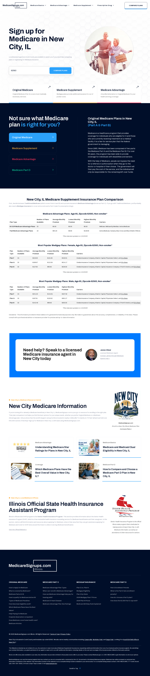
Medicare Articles (15, 623)
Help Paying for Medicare (18, 614)
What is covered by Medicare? (19, 591)
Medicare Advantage (58, 5)
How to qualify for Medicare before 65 (22, 597)
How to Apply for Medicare (18, 587)
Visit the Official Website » (18, 529)
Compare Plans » (126, 429)
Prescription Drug (104, 5)
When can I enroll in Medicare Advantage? (58, 591)
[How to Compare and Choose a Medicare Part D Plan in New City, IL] (89, 471)
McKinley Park (98, 639)
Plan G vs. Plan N (83, 587)
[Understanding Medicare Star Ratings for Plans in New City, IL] (21, 447)
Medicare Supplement (82, 5)
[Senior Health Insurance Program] (125, 506)
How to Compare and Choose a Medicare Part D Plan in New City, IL (120, 473)
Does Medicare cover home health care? (23, 620)
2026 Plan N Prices (83, 600)
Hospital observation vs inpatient (21, 617)
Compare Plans (136, 5)
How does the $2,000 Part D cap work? (124, 600)
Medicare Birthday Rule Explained (89, 604)
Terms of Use (55, 634)
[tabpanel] (109, 145)
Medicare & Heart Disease (52, 600)
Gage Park (109, 639)
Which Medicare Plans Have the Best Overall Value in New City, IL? (53, 473)
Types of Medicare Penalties (19, 600)
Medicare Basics (37, 5)
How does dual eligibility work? (20, 604)
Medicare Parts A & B (16, 594)
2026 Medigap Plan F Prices (87, 597)
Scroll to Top (73, 668)
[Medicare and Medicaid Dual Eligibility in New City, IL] (89, 447)
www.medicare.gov (51, 663)
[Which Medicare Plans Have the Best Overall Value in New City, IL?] (21, 471)
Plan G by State (82, 594)
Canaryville (88, 639)
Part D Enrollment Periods (119, 587)
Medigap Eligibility (83, 591)
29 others (137, 267)
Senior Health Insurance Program (50, 516)
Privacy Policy (65, 634)
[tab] (33, 138)
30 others (124, 262)
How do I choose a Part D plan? (121, 597)
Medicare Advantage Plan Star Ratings (57, 604)
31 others (124, 258)
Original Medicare (23, 90)
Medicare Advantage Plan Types (54, 587)
